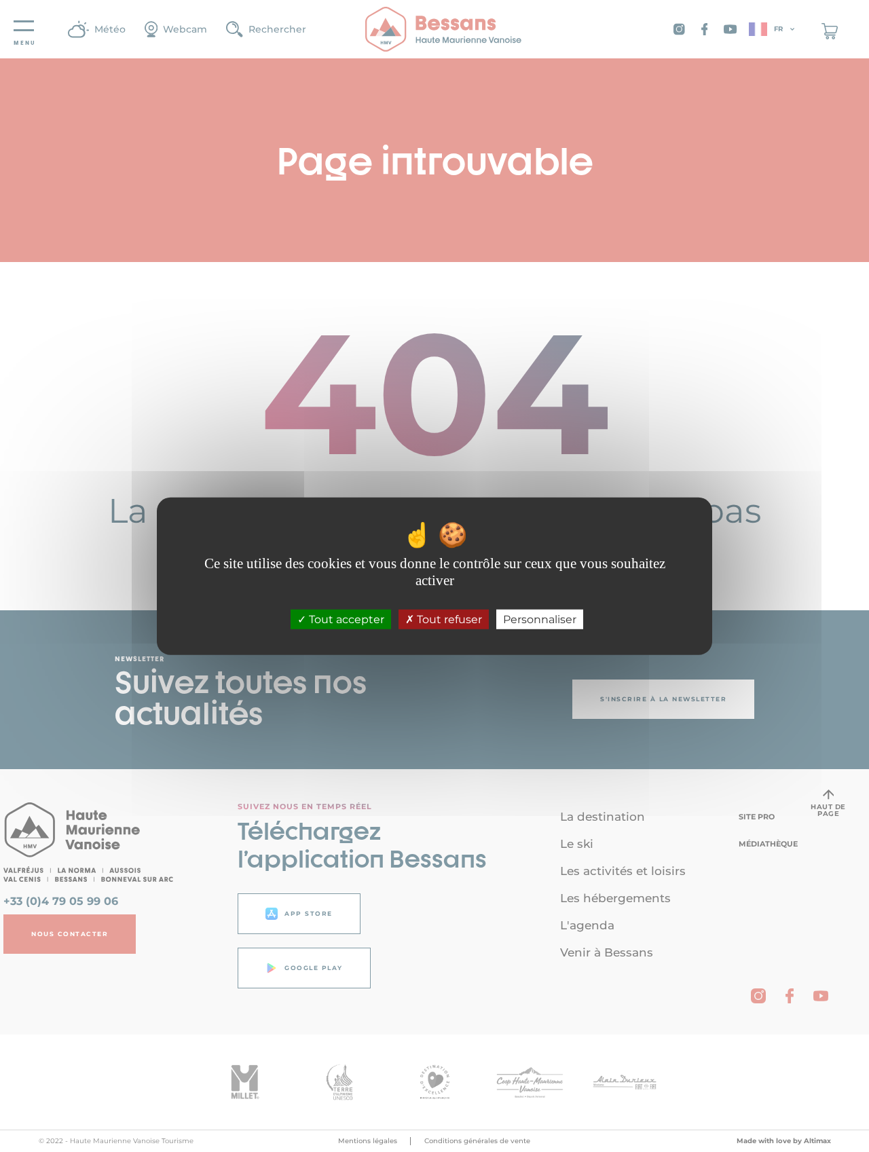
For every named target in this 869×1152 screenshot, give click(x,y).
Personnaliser (539, 619)
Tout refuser (448, 619)
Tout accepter (345, 619)
